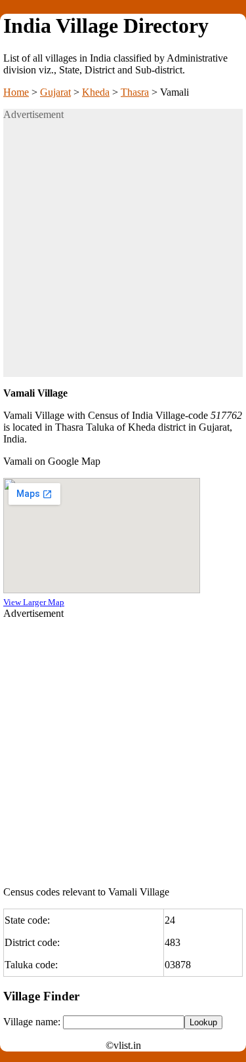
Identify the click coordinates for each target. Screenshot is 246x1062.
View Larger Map (33, 602)
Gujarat (55, 92)
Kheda (96, 92)
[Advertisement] (123, 254)
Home (16, 92)
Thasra (135, 92)
